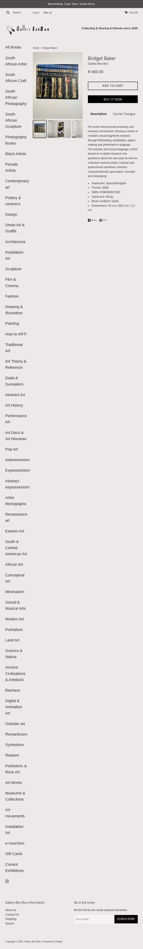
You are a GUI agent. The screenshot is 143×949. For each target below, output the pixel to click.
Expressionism (16, 470)
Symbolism (14, 745)
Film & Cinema (11, 282)
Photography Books (16, 140)
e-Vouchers (14, 843)
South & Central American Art (16, 547)
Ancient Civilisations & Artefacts (15, 673)
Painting (12, 323)
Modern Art (14, 619)
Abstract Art (15, 395)
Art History (14, 405)
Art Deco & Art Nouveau (15, 435)
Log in (36, 12)
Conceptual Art (14, 578)
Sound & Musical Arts (15, 605)
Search (9, 923)
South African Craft (15, 77)
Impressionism (16, 460)
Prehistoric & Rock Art (16, 769)
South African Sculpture (13, 120)
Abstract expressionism (16, 484)
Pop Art (11, 449)
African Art (14, 564)
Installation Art (14, 255)
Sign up (47, 12)
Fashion (12, 296)
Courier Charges (124, 113)
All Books (13, 47)
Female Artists (11, 167)
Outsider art (15, 724)
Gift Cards (13, 854)
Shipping (10, 918)
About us (10, 910)
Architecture (15, 242)
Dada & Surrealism (14, 381)
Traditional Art (14, 347)
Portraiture (14, 629)
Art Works (13, 782)
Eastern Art (14, 531)
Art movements (15, 813)
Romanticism (16, 734)
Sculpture (13, 269)
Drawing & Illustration (14, 310)
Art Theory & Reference (16, 364)
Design (11, 214)
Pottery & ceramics (13, 201)
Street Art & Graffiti (15, 228)
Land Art (12, 640)
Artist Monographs (15, 500)
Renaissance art (16, 517)
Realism (12, 755)
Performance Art (16, 419)
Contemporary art (16, 184)
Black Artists (15, 154)
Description (99, 113)
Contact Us (12, 914)
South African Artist (16, 61)
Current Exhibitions (14, 867)
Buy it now (113, 99)
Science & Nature (13, 653)
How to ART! (16, 334)
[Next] (78, 85)
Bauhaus (12, 690)
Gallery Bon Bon (32, 941)
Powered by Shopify (52, 941)
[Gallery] (58, 95)
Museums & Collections (15, 796)
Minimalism (14, 592)
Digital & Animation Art (13, 707)
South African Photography (16, 97)
